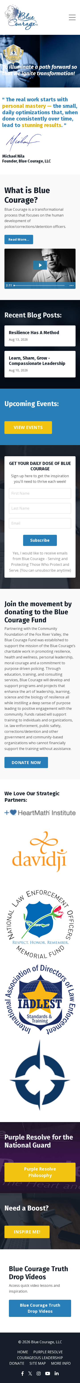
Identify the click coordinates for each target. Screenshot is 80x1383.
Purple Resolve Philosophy (40, 1172)
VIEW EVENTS (28, 427)
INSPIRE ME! (27, 1232)
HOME (22, 1352)
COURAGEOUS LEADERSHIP (40, 1357)
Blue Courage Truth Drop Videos (40, 1308)
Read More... (18, 239)
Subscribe (40, 540)
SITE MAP (38, 1363)
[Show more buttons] (71, 285)
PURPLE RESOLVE (48, 1352)
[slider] (39, 285)
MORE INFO (61, 1363)
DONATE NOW (26, 762)
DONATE (16, 1363)
